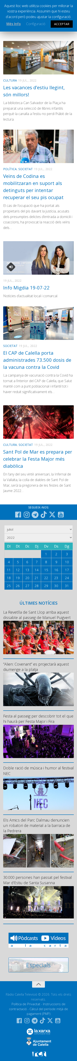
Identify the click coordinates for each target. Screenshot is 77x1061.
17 (67, 570)
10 (67, 562)
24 (67, 578)
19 (18, 578)
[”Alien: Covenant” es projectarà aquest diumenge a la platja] (38, 689)
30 (56, 586)
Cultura (10, 80)
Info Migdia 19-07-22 (26, 287)
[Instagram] (26, 514)
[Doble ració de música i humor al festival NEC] (38, 793)
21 (36, 578)
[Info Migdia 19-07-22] (38, 258)
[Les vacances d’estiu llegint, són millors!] (38, 57)
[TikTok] (43, 514)
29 (46, 586)
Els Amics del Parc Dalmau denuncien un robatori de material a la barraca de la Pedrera (36, 825)
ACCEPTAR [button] (61, 24)
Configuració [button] (35, 23)
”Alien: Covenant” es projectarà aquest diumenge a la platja (36, 666)
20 (27, 578)
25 (9, 586)
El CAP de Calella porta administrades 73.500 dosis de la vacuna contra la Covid (37, 360)
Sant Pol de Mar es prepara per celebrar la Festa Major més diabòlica (37, 458)
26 (18, 586)
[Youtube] (60, 514)
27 (27, 586)
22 (46, 578)
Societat (25, 169)
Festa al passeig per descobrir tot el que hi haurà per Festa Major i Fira (38, 718)
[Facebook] (18, 514)
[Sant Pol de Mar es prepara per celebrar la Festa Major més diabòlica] (38, 422)
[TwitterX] (52, 514)
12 (18, 570)
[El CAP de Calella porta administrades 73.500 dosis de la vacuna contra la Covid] (38, 323)
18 (9, 578)
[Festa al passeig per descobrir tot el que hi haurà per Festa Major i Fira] (38, 741)
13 (27, 570)
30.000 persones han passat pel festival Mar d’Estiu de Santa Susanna (37, 880)
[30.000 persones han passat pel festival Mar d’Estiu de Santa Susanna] (38, 902)
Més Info (13, 23)
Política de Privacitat (26, 1004)
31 (67, 586)
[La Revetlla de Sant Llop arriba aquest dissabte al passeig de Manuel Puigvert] (38, 637)
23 (56, 578)
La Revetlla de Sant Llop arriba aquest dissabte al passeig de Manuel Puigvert (37, 615)
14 (36, 570)
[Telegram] (35, 514)
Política (10, 169)
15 (46, 570)
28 (36, 586)
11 (9, 570)
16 (56, 570)
